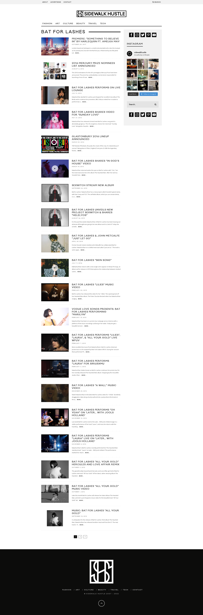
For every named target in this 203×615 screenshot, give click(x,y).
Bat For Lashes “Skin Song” (92, 260)
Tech (103, 23)
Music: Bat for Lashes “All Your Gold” (95, 512)
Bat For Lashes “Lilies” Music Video (93, 286)
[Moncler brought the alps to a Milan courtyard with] (143, 75)
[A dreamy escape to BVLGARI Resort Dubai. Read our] (153, 64)
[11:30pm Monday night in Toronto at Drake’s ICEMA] (132, 75)
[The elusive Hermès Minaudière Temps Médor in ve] (153, 75)
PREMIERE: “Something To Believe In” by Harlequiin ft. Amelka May (96, 40)
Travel (92, 23)
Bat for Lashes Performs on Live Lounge (96, 89)
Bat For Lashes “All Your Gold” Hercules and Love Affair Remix (95, 463)
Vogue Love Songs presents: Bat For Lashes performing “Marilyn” (96, 312)
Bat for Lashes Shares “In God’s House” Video (95, 162)
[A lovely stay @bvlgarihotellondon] (132, 64)
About (45, 2)
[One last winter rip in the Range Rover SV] (132, 85)
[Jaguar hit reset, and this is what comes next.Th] (153, 85)
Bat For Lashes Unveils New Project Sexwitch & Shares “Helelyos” (92, 212)
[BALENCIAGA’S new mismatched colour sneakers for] (143, 85)
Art (58, 23)
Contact (67, 2)
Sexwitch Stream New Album (93, 185)
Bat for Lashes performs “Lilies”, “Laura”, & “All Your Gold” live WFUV (96, 338)
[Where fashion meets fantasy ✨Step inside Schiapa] (143, 64)
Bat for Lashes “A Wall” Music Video (94, 387)
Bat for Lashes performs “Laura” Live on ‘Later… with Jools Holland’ (92, 438)
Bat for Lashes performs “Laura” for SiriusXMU (90, 362)
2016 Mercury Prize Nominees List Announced (93, 64)
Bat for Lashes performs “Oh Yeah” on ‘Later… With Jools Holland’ (93, 412)
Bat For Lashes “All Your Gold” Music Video (95, 487)
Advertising (55, 2)
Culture (68, 23)
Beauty (80, 23)
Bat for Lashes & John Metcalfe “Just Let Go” (96, 237)
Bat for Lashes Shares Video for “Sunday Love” (93, 113)
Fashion (47, 23)
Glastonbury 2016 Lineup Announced (90, 138)
